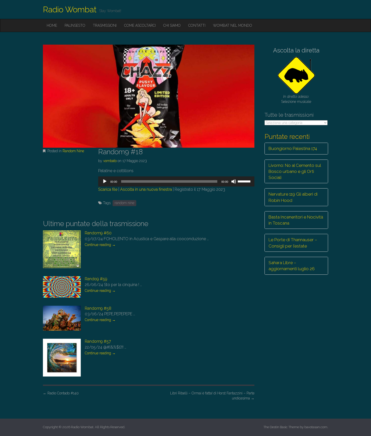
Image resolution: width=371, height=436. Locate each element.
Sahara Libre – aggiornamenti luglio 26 (292, 265)
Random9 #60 (98, 233)
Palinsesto (75, 25)
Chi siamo (172, 25)
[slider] (245, 180)
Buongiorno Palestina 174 (293, 148)
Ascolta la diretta (296, 50)
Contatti (196, 25)
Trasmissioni (105, 25)
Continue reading (100, 245)
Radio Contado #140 (61, 393)
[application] (176, 181)
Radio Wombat (70, 9)
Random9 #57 (98, 341)
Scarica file (107, 189)
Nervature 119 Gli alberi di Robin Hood (293, 197)
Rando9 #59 (96, 278)
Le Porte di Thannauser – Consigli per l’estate (293, 242)
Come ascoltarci (140, 25)
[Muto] (233, 181)
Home (52, 25)
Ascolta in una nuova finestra (146, 189)
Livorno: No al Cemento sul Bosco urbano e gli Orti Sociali (295, 171)
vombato (110, 161)
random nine (124, 203)
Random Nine (73, 151)
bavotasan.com (315, 427)
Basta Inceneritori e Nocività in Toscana (296, 220)
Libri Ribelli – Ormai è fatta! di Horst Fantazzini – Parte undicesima (212, 395)
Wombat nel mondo (232, 25)
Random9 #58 (98, 308)
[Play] (104, 181)
